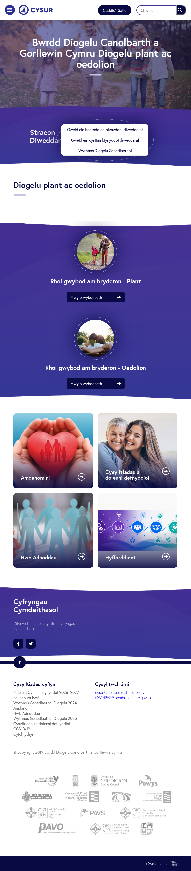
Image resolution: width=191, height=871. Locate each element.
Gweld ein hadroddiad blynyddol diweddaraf (105, 129)
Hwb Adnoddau (26, 713)
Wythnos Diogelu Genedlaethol (105, 150)
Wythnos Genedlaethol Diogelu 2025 (45, 718)
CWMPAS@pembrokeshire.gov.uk (123, 697)
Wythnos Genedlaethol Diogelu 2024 (45, 702)
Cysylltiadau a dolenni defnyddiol (41, 723)
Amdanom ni (23, 708)
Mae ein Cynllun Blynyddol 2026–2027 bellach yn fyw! (46, 695)
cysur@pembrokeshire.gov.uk (119, 692)
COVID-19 (21, 728)
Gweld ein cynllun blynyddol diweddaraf (105, 140)
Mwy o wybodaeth (86, 297)
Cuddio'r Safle (114, 10)
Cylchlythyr (23, 734)
